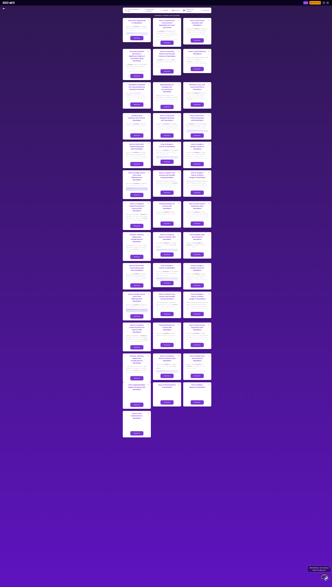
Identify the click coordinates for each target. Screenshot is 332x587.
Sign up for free (315, 3)
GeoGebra (158, 15)
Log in (306, 3)
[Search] (323, 2)
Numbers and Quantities (171, 15)
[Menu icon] (327, 2)
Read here (137, 38)
